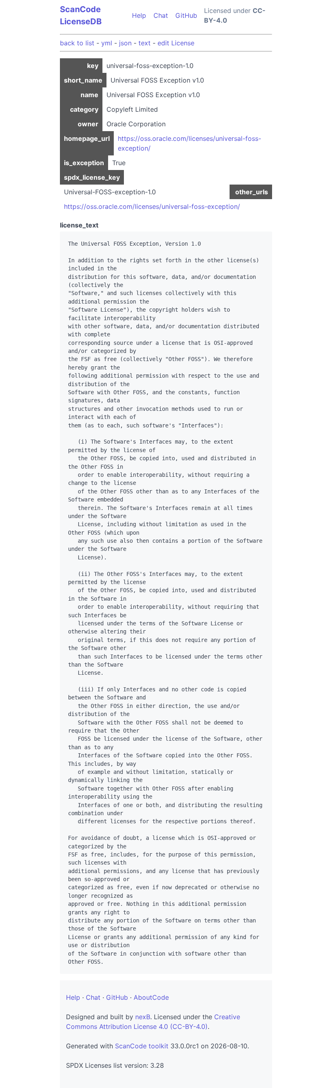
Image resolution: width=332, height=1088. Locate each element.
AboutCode (151, 997)
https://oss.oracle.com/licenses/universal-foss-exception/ (152, 206)
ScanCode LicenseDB (81, 15)
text (144, 43)
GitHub (186, 15)
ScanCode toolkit (141, 1046)
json (125, 43)
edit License (175, 43)
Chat (160, 15)
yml (106, 43)
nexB (142, 1017)
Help (139, 15)
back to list (77, 43)
